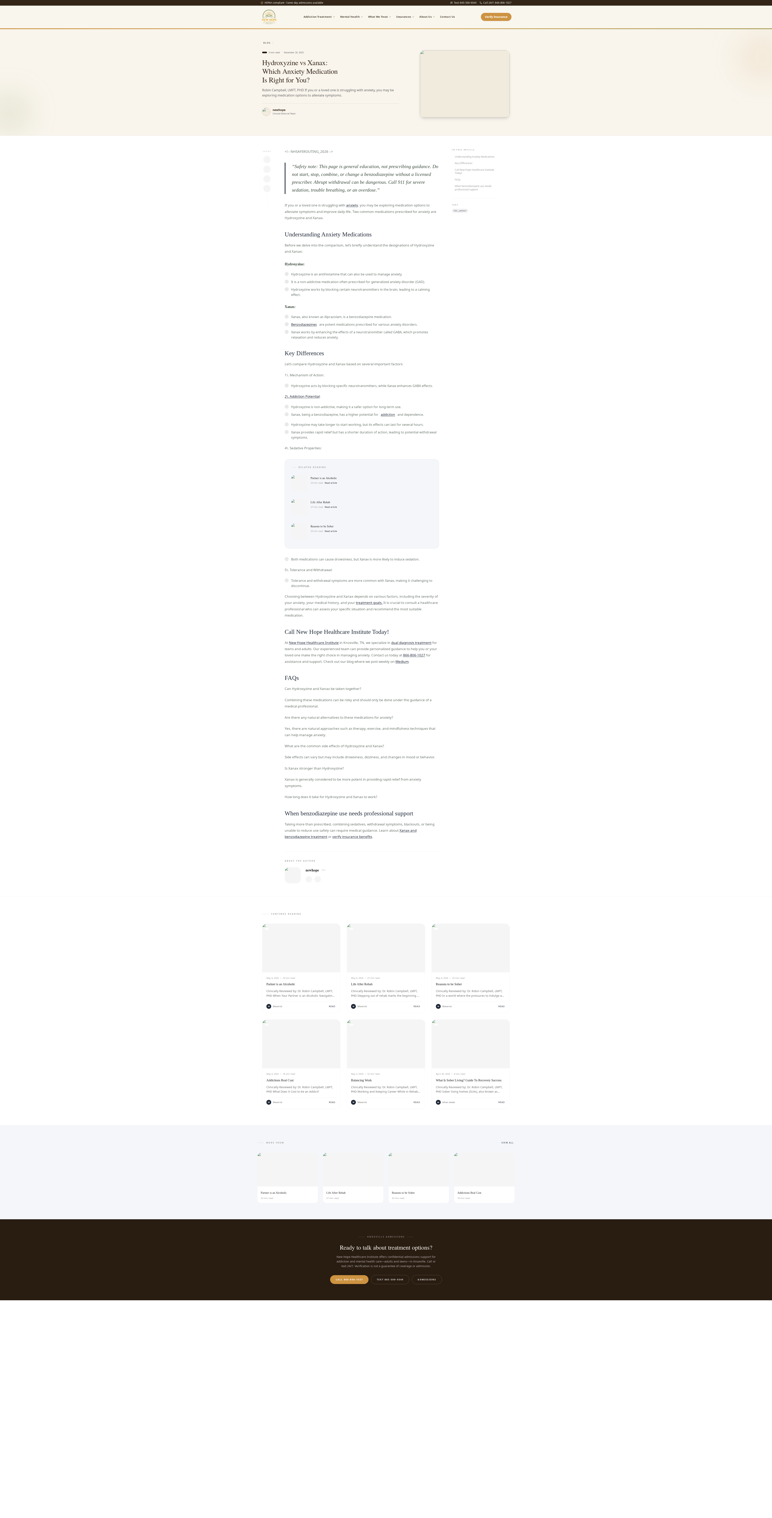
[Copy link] (267, 188)
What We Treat (378, 16)
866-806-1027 (414, 655)
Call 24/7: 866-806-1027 (497, 2)
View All (507, 1142)
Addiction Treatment (318, 16)
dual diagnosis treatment (411, 642)
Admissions (427, 1279)
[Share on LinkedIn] (267, 169)
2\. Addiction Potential (302, 396)
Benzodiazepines (304, 324)
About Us (425, 16)
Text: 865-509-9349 (465, 2)
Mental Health (350, 16)
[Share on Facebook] (267, 179)
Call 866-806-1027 (349, 1279)
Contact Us (447, 16)
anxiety (352, 205)
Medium (402, 661)
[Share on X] (267, 159)
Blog (267, 42)
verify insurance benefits (352, 836)
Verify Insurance (496, 17)
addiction (388, 414)
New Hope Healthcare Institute (314, 642)
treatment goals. (369, 602)
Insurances (403, 16)
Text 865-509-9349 (390, 1279)
